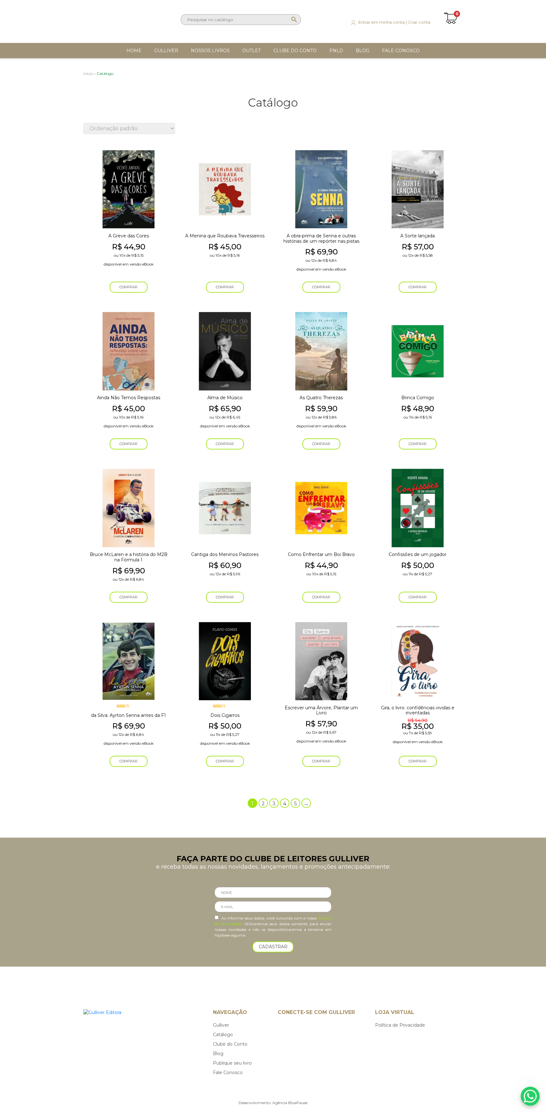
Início (88, 73)
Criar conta (419, 22)
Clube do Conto (230, 1044)
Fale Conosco (228, 1072)
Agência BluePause (289, 1102)
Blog (218, 1053)
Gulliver (221, 1025)
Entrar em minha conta (381, 22)
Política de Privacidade (400, 1025)
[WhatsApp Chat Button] (530, 1096)
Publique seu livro (232, 1063)
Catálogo (223, 1034)
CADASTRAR (273, 947)
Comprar (128, 287)
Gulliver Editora (109, 18)
